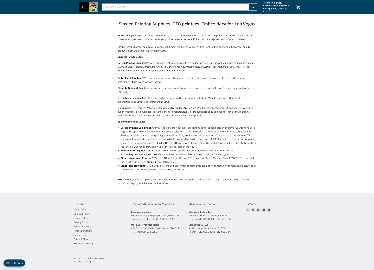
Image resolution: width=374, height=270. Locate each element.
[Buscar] (253, 7)
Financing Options (83, 231)
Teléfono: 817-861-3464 (201, 232)
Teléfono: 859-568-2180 (144, 232)
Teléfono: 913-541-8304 (201, 219)
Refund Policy (81, 218)
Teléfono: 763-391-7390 (144, 219)
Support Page (81, 235)
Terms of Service (82, 226)
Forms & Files (81, 239)
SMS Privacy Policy (83, 243)
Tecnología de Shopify (84, 261)
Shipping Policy (82, 214)
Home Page (80, 209)
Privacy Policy (81, 222)
